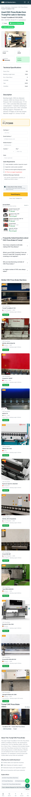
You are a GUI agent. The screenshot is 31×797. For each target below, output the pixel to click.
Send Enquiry (15, 194)
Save (5, 23)
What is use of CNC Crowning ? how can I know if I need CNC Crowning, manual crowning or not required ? (14, 254)
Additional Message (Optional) (11, 175)
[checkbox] (4, 164)
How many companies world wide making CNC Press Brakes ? (12, 246)
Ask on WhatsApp (9, 27)
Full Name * (6, 130)
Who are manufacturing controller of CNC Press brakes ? (13, 263)
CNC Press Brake (22, 7)
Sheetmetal (14, 7)
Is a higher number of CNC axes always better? (14, 270)
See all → (26, 205)
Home (2, 7)
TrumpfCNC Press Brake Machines (11, 784)
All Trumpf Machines (7, 781)
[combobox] (9, 151)
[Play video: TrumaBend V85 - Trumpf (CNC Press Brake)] (15, 717)
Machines (7, 7)
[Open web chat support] (27, 786)
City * (17, 148)
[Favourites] (24, 2)
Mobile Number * (7, 142)
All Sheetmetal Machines (21, 781)
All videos (27, 707)
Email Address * (7, 136)
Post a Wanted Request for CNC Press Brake (13, 787)
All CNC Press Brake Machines (10, 777)
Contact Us (19, 198)
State (4, 155)
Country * (5, 148)
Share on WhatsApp (17, 23)
